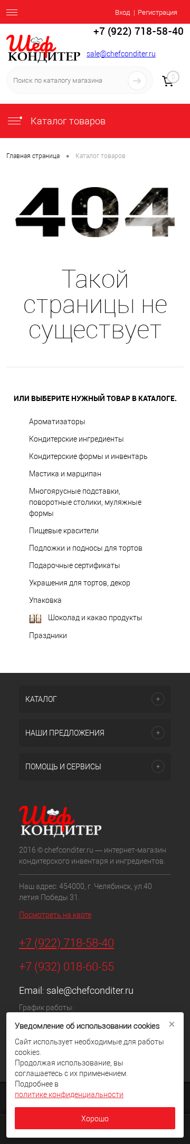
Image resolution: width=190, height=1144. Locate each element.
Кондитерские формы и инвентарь (88, 456)
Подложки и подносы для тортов (85, 548)
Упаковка (45, 600)
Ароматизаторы (57, 421)
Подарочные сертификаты (74, 565)
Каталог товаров (67, 120)
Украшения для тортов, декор (79, 583)
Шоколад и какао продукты (95, 617)
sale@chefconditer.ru (121, 54)
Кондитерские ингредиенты (76, 439)
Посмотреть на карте (55, 915)
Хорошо (95, 1118)
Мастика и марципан (65, 474)
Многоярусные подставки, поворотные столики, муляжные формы (85, 502)
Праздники (48, 635)
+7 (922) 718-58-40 (66, 943)
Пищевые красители (64, 530)
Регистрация (157, 12)
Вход (122, 12)
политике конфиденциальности (69, 1094)
